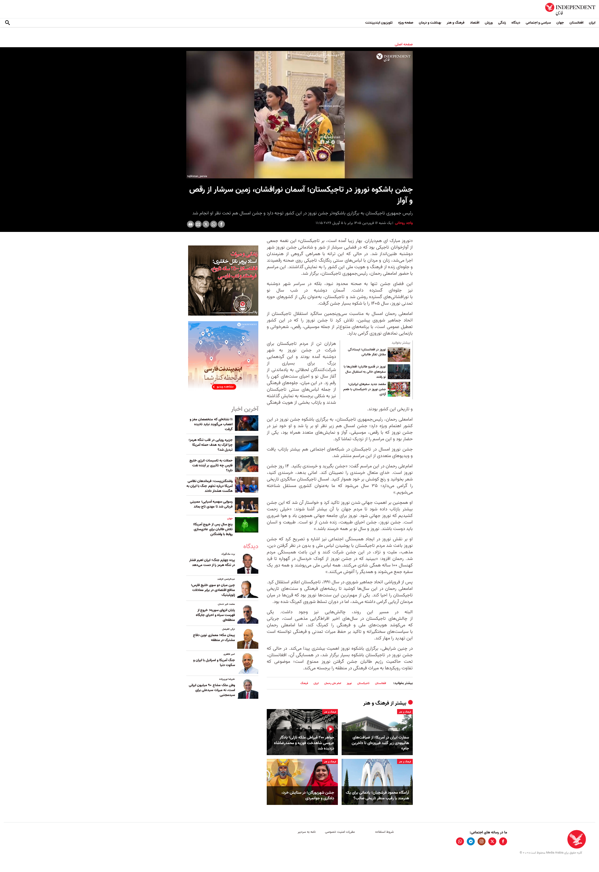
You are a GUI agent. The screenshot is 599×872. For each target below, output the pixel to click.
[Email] (198, 224)
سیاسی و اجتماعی (538, 22)
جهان (560, 22)
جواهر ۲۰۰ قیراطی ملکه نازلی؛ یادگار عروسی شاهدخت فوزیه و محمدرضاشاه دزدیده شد (304, 743)
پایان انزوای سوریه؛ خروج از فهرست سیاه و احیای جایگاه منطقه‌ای (215, 615)
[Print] (190, 224)
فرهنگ (304, 683)
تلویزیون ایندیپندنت (379, 22)
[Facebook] (221, 224)
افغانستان (576, 22)
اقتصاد (474, 22)
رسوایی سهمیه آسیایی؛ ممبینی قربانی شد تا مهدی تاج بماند (211, 504)
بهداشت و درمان (430, 22)
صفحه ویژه (405, 22)
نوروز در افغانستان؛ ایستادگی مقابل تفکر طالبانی (367, 352)
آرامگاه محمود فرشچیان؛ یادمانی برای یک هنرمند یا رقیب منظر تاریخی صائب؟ (377, 795)
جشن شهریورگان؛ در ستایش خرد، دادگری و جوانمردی (307, 795)
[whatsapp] (460, 841)
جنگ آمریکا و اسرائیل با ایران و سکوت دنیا (214, 662)
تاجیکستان (363, 683)
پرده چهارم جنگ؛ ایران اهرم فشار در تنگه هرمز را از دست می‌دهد (212, 562)
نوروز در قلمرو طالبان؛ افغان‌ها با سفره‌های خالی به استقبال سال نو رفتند (365, 371)
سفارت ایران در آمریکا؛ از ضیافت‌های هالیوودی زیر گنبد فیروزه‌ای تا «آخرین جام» (380, 743)
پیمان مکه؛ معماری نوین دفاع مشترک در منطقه (214, 637)
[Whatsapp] (213, 224)
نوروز (349, 683)
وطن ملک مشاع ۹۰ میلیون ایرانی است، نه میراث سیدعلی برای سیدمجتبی (212, 690)
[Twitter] (205, 224)
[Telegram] (471, 841)
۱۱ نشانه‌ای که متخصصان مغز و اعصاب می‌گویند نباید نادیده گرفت (211, 424)
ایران (592, 22)
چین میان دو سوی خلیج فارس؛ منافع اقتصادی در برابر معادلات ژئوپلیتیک (213, 590)
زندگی (502, 22)
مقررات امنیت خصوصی (340, 832)
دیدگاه (515, 22)
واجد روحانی (403, 223)
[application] (299, 114)
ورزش (489, 22)
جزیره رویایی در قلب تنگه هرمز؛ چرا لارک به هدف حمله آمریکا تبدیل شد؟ (211, 445)
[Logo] (393, 57)
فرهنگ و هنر (455, 22)
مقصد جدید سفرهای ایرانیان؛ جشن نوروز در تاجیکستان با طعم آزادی (364, 389)
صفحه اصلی (404, 44)
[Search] (7, 23)
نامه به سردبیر (307, 832)
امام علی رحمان (332, 683)
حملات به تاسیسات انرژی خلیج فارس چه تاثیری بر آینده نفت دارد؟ (211, 465)
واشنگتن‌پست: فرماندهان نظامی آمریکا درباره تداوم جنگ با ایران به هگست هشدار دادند (209, 486)
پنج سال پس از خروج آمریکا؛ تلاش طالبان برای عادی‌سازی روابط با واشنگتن (213, 529)
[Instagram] (482, 841)
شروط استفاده (384, 832)
